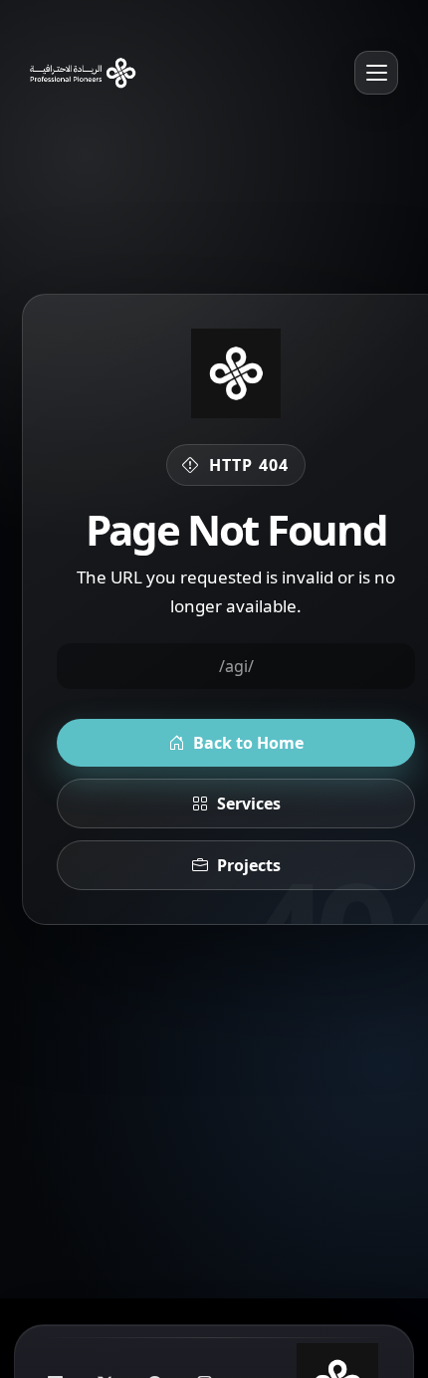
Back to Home (248, 743)
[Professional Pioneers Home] (78, 72)
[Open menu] (376, 73)
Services (249, 803)
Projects (249, 865)
